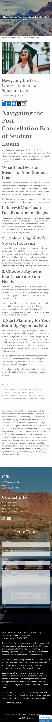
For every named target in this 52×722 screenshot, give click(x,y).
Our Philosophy (22, 21)
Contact (6, 59)
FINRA (19, 638)
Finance (7, 100)
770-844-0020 (10, 502)
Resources (7, 48)
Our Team (6, 21)
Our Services (8, 32)
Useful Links (41, 54)
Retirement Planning (12, 43)
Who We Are (7, 15)
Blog (4, 54)
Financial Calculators (21, 54)
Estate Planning (31, 37)
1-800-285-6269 (11, 508)
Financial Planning (11, 37)
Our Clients (7, 26)
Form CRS (17, 703)
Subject (14, 559)
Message (14, 568)
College (24, 100)
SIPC (25, 638)
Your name (15, 541)
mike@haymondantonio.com (16, 511)
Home (4, 10)
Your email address (19, 550)
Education (16, 100)
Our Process (39, 21)
